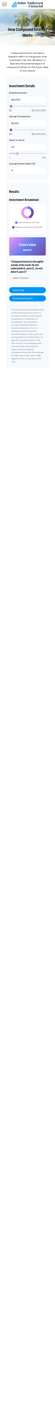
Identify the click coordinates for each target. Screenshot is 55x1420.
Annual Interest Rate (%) (22, 163)
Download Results (23, 298)
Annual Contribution (20, 116)
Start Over (18, 290)
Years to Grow (16, 140)
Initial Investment (18, 92)
